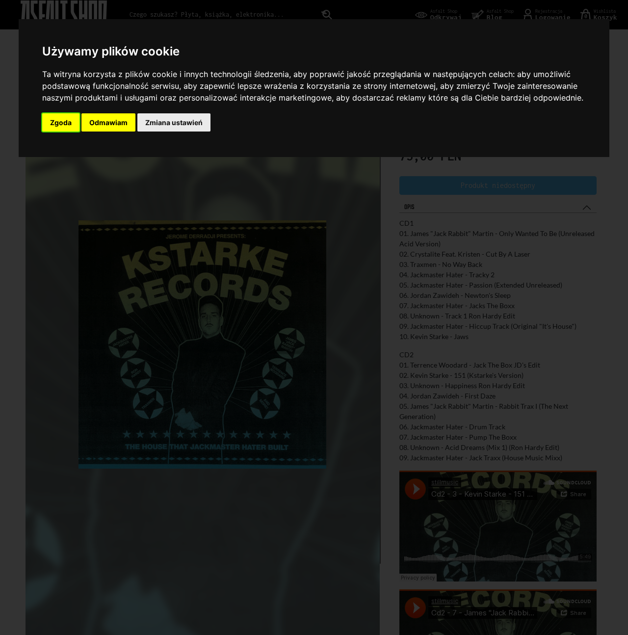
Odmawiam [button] (108, 122)
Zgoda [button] (61, 122)
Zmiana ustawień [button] (174, 122)
